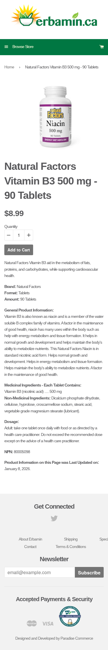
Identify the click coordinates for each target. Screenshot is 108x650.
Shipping (70, 539)
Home (9, 67)
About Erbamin (30, 539)
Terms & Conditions (71, 546)
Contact (30, 546)
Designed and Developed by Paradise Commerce (54, 638)
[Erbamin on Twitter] (54, 520)
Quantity (10, 226)
